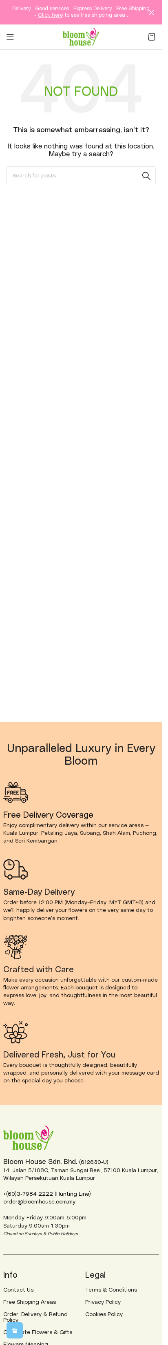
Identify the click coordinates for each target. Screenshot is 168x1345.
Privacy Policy (103, 1302)
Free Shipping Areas (29, 1302)
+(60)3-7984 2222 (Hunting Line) (47, 1194)
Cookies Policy (104, 1314)
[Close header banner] (151, 12)
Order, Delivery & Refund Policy (35, 1317)
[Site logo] (81, 36)
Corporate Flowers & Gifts (37, 1332)
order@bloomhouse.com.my (39, 1202)
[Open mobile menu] (10, 37)
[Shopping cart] (152, 37)
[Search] (146, 175)
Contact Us (18, 1290)
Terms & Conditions (111, 1290)
